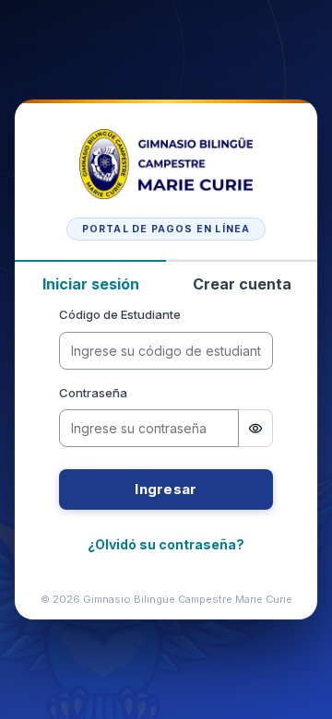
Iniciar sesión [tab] (90, 284)
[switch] (256, 428)
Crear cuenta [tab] (242, 284)
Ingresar (165, 489)
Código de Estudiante (120, 314)
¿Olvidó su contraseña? (166, 544)
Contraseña (93, 392)
